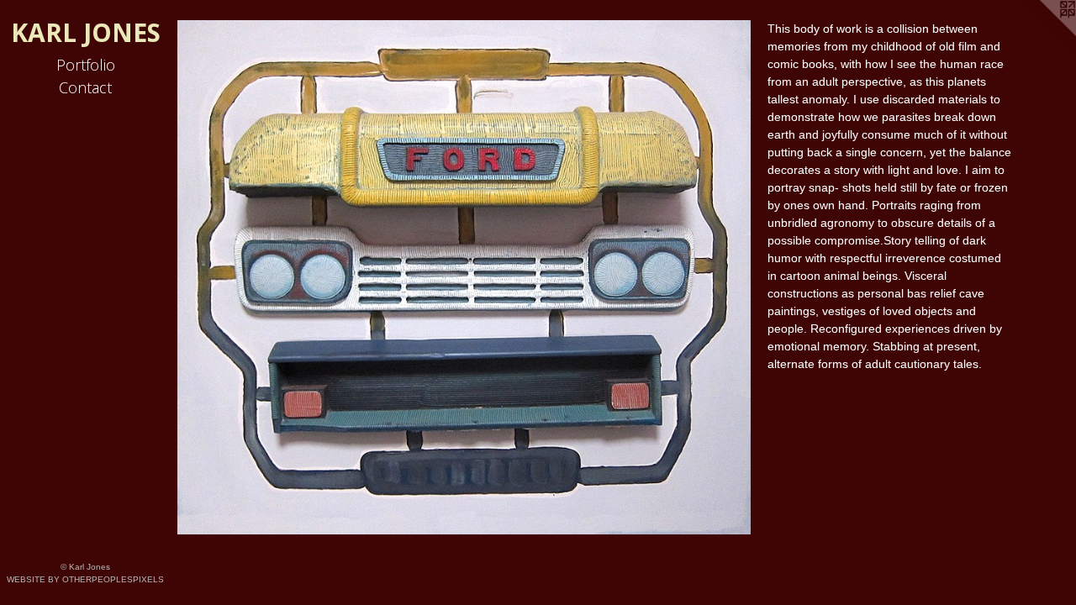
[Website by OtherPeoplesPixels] (1042, 33)
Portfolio (85, 65)
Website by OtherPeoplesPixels (85, 579)
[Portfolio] (464, 277)
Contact (85, 87)
